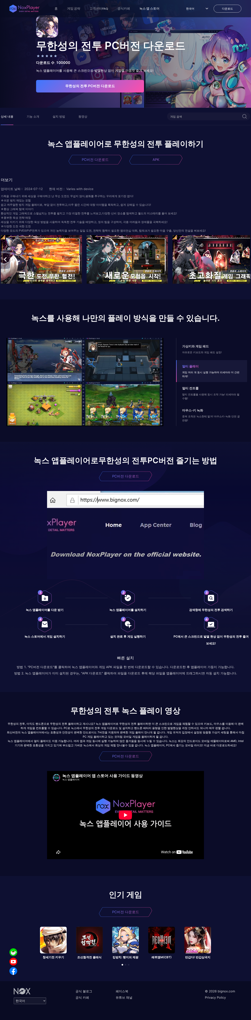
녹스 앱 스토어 (149, 8)
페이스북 (122, 991)
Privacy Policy (215, 997)
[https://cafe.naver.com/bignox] (13, 952)
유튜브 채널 (124, 997)
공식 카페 (82, 997)
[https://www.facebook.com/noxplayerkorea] (13, 971)
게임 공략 (73, 8)
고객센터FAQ (99, 8)
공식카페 (123, 8)
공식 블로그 (83, 991)
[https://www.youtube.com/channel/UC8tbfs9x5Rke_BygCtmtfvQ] (13, 962)
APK (156, 160)
